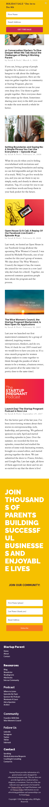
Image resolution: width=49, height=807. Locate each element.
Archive (7, 705)
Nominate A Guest (11, 699)
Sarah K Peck (14, 60)
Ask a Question (9, 702)
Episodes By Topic (11, 694)
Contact (7, 656)
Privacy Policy (18, 790)
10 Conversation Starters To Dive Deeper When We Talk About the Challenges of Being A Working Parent (23, 54)
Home (6, 651)
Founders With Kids (11, 718)
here (27, 795)
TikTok (6, 740)
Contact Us (8, 762)
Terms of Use (16, 787)
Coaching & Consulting (12, 759)
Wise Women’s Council (12, 721)
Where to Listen (10, 691)
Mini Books (8, 678)
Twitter (6, 737)
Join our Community (11, 680)
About (6, 654)
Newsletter (8, 672)
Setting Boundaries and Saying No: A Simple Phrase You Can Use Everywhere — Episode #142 (24, 149)
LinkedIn (7, 732)
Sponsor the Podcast (12, 697)
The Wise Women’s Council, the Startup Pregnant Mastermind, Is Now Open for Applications (23, 322)
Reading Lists (9, 675)
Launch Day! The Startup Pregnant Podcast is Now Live (24, 410)
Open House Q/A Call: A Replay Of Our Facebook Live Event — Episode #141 (24, 233)
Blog (5, 670)
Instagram (8, 734)
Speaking (7, 754)
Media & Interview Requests (15, 756)
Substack (7, 742)
